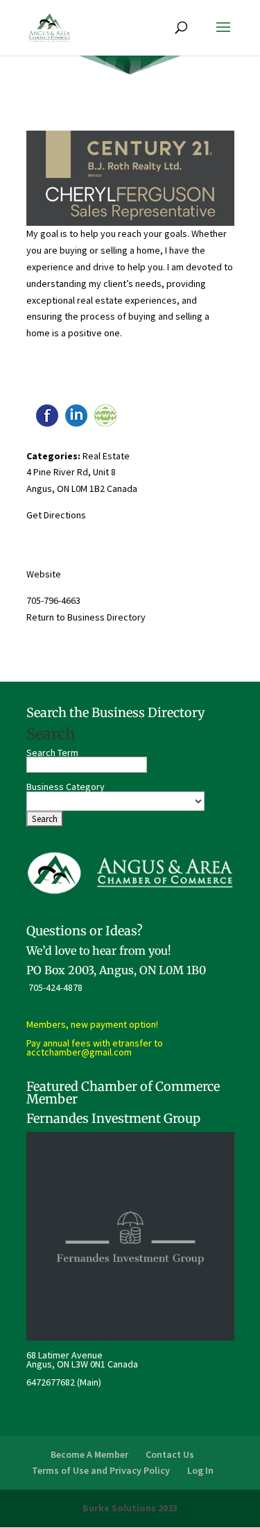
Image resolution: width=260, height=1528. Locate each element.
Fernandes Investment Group (113, 1118)
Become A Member (89, 1454)
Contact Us (170, 1454)
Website (43, 574)
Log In (200, 1470)
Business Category (65, 786)
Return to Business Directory (86, 617)
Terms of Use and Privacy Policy (101, 1470)
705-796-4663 (53, 600)
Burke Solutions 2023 (130, 1508)
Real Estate (106, 456)
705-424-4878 (55, 987)
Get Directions (56, 515)
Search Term (52, 752)
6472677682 (50, 1382)
